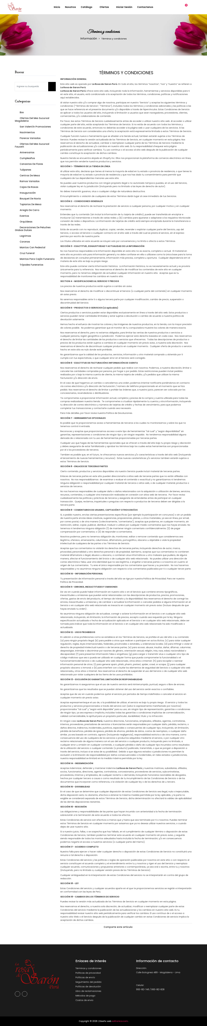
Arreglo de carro (29, 210)
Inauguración (28, 192)
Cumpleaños (27, 158)
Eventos (24, 215)
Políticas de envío (85, 977)
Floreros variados (30, 138)
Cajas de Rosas (29, 187)
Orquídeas (26, 221)
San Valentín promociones (35, 126)
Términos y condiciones (88, 968)
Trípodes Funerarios (31, 264)
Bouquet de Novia (30, 198)
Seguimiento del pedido (88, 982)
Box (22, 112)
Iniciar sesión (124, 7)
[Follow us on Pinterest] (146, 927)
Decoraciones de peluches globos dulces (33, 229)
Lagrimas (25, 235)
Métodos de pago (85, 996)
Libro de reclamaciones (88, 991)
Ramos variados (30, 181)
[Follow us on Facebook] (136, 927)
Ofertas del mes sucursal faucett (32, 145)
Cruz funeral (27, 253)
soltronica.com (120, 1021)
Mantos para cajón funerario (37, 259)
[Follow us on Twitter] (141, 927)
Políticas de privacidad (88, 973)
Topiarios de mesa (30, 204)
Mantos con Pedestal (32, 247)
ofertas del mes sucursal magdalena (32, 119)
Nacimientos (27, 132)
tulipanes (25, 169)
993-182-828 (157, 989)
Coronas (25, 241)
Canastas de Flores (31, 164)
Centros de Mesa (30, 175)
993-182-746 (142, 989)
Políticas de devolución (88, 986)
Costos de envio (84, 1000)
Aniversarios (27, 152)
